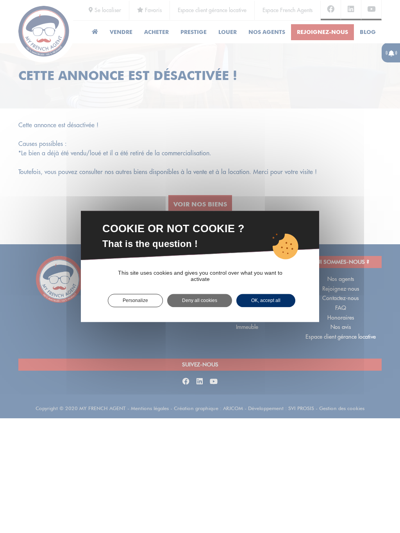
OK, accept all (265, 300)
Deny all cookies (199, 300)
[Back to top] (378, 499)
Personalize (135, 300)
